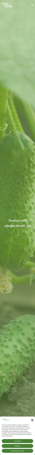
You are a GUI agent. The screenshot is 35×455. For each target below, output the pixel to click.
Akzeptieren (17, 441)
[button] (32, 420)
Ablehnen (17, 446)
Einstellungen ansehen (17, 451)
